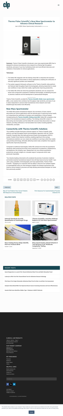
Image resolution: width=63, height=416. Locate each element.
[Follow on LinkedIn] (14, 384)
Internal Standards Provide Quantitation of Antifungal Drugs (16, 219)
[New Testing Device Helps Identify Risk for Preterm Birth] (18, 232)
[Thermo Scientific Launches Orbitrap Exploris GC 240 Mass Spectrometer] (45, 208)
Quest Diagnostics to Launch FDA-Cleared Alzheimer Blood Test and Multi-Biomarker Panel (28, 272)
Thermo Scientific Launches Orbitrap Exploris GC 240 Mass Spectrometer (45, 219)
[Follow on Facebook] (7, 384)
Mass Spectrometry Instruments (32, 26)
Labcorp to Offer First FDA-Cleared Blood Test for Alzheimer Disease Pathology (25, 276)
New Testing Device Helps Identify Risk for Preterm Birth (17, 243)
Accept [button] (31, 412)
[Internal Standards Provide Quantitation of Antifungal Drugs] (18, 208)
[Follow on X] (11, 384)
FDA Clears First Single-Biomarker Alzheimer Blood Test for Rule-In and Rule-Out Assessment (29, 281)
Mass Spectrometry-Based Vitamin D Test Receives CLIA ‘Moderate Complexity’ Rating (45, 244)
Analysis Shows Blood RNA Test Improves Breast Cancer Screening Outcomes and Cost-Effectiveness (31, 285)
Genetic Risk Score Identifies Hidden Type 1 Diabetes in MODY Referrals (23, 290)
